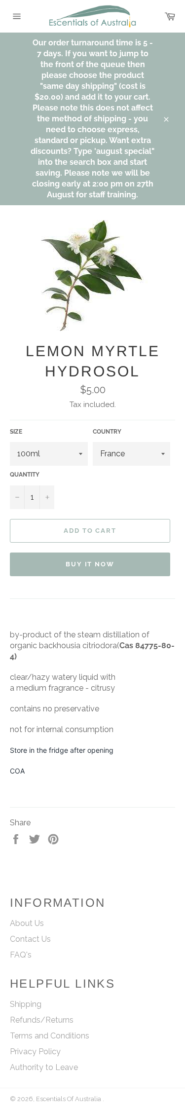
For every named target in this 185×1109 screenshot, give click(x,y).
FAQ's (21, 955)
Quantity (24, 474)
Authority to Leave (44, 1067)
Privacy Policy (35, 1051)
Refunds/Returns (42, 1020)
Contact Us (30, 939)
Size (16, 431)
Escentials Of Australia (69, 1099)
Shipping (25, 1004)
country (107, 431)
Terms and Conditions (49, 1035)
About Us (27, 923)
